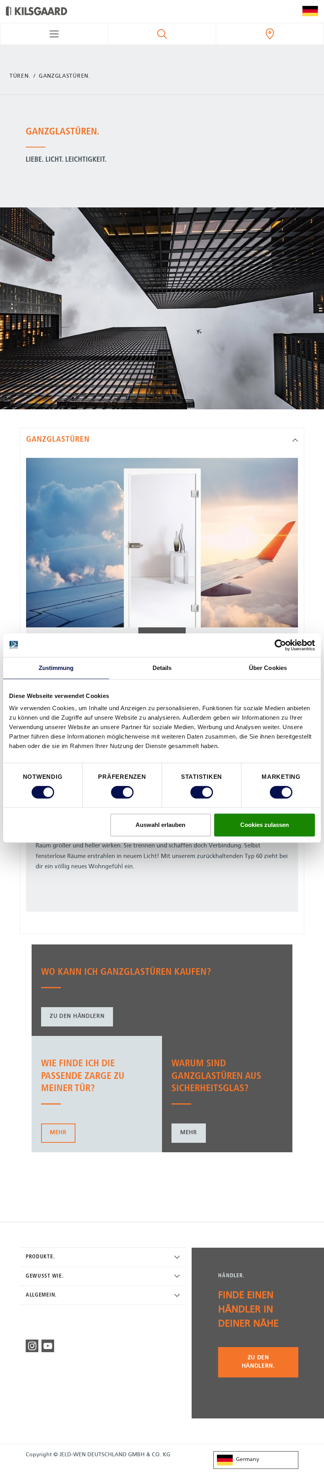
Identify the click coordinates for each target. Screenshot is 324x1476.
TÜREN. (19, 76)
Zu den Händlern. (258, 1362)
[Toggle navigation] (54, 34)
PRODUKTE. (40, 1257)
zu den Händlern (77, 1016)
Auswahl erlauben (160, 824)
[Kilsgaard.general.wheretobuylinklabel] (270, 34)
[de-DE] (310, 11)
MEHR (58, 1132)
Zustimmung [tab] (56, 667)
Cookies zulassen (264, 824)
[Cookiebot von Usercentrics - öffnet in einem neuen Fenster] (280, 645)
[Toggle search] (162, 34)
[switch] (122, 792)
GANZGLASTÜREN (58, 440)
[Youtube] (47, 1346)
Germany (247, 1459)
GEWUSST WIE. (45, 1276)
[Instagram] (32, 1346)
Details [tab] (162, 667)
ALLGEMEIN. (41, 1295)
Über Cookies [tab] (268, 667)
